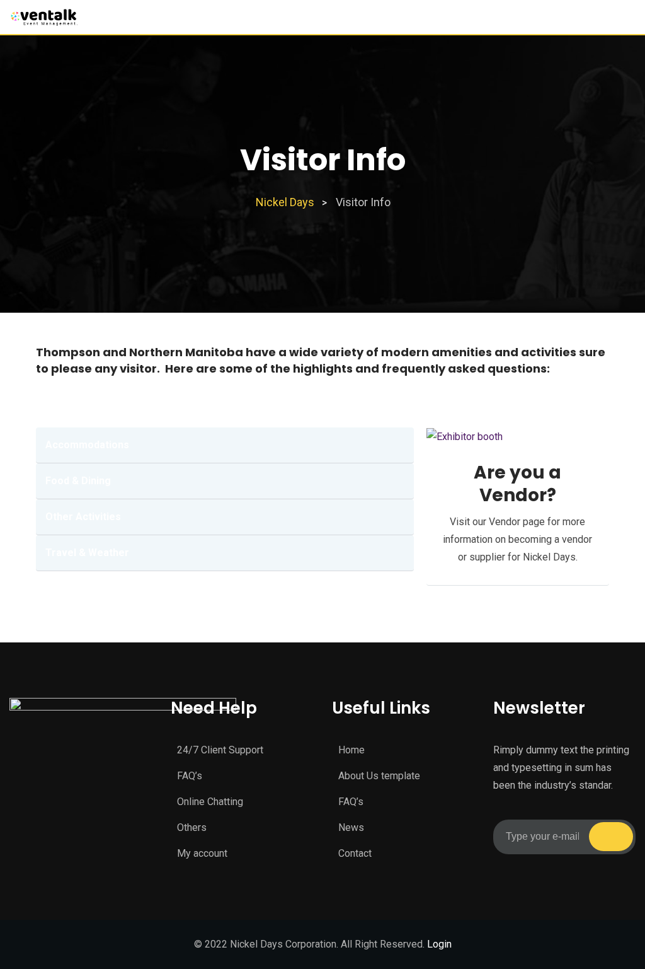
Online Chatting (210, 802)
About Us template (379, 776)
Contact (355, 853)
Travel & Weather (87, 553)
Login (439, 944)
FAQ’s (189, 776)
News (351, 827)
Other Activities (83, 517)
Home (351, 750)
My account (202, 853)
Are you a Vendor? (517, 484)
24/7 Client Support (220, 750)
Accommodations (87, 445)
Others (192, 827)
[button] (225, 445)
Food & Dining (78, 481)
